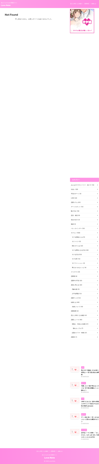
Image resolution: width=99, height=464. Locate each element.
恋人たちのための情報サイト (49, 455)
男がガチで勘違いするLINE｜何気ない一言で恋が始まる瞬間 (90, 372)
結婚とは (93, 3)
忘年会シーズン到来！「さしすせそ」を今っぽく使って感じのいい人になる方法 (90, 435)
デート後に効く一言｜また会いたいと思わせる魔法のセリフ (90, 419)
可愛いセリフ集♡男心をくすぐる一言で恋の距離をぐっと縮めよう (90, 388)
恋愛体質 (86, 3)
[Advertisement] (84, 105)
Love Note (6, 5)
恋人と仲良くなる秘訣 (76, 3)
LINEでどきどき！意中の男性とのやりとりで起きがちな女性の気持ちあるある (90, 404)
